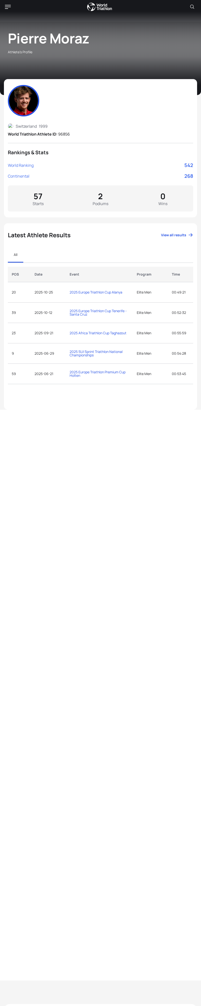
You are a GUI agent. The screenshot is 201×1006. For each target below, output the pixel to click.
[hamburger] (8, 7)
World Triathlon (99, 7)
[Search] (192, 7)
